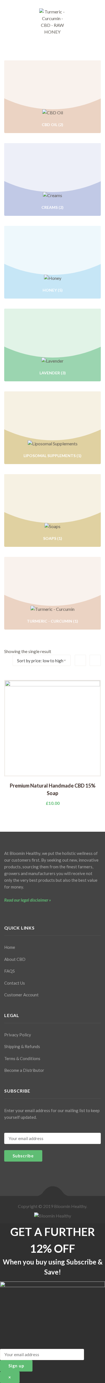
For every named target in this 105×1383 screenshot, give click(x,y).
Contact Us (14, 982)
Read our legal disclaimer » (27, 899)
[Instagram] (15, 912)
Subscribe (23, 1155)
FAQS (9, 970)
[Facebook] (6, 912)
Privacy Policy (17, 1034)
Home (9, 947)
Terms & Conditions (22, 1058)
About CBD (14, 959)
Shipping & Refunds (22, 1046)
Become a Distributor (24, 1070)
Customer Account (21, 994)
